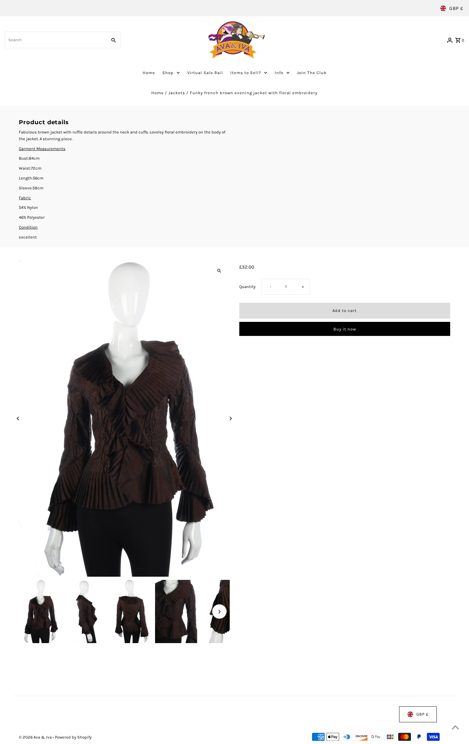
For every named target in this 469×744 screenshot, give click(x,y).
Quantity (247, 287)
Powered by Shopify (73, 737)
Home (157, 92)
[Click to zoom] (219, 271)
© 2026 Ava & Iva (36, 737)
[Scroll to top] (455, 727)
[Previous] (18, 419)
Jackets (176, 92)
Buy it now (344, 329)
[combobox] (55, 40)
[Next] (230, 419)
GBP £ (456, 8)
